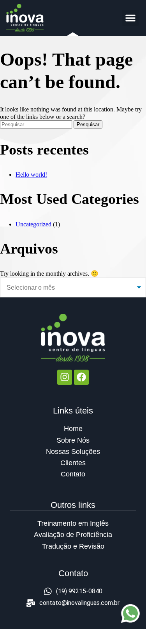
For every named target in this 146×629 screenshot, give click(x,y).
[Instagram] (64, 377)
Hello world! (31, 174)
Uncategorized (33, 224)
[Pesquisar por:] (37, 124)
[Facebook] (81, 377)
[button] (130, 18)
